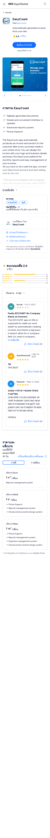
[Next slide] (45, 95)
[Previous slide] (4, 95)
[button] (19, 207)
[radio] (13, 463)
